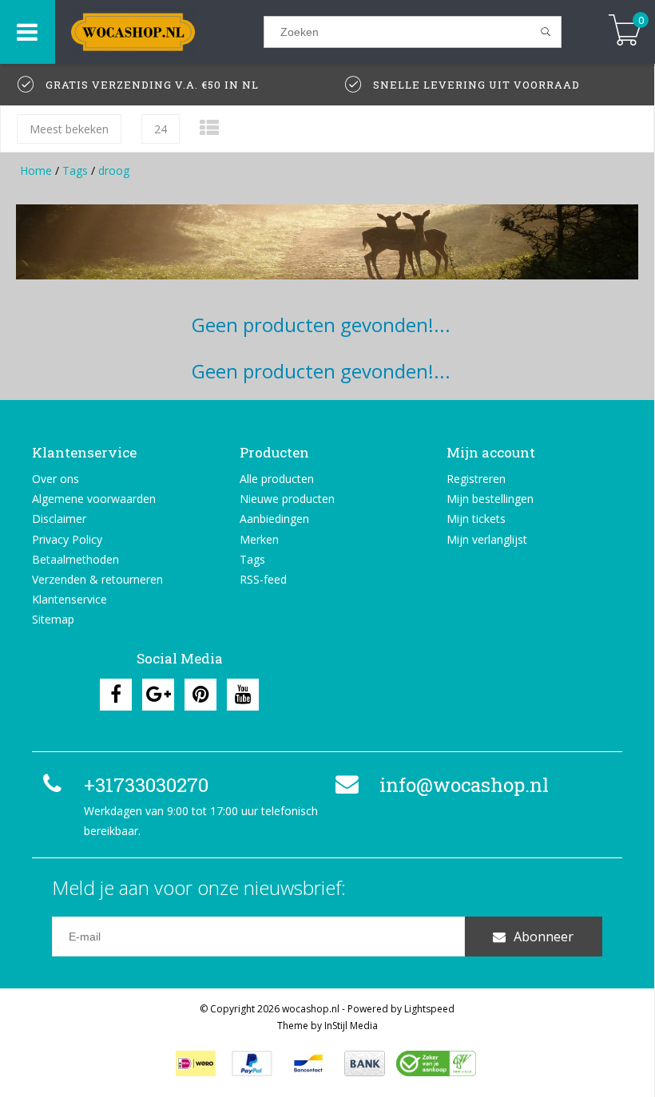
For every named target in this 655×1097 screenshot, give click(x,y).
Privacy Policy (67, 539)
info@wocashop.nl (464, 785)
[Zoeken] (546, 32)
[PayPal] (252, 1063)
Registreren (476, 478)
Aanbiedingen (274, 518)
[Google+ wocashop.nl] (158, 695)
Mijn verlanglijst (487, 539)
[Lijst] (209, 127)
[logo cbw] (436, 1063)
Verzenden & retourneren (97, 579)
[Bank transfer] (364, 1063)
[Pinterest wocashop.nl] (200, 695)
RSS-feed (263, 579)
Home (36, 170)
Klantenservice (69, 599)
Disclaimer (59, 518)
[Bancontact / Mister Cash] (308, 1063)
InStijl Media (351, 1025)
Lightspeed (429, 1009)
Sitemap (53, 619)
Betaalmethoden (75, 559)
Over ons (55, 478)
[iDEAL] (196, 1063)
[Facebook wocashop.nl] (116, 695)
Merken (259, 539)
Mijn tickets (476, 518)
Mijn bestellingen (490, 498)
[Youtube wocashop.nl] (243, 695)
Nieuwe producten (287, 498)
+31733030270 (146, 785)
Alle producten (277, 478)
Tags (75, 170)
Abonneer (544, 936)
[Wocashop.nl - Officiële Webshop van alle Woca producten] (159, 32)
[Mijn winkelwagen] (625, 31)
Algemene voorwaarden (94, 498)
